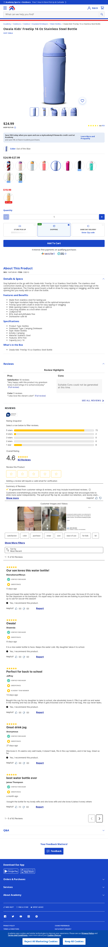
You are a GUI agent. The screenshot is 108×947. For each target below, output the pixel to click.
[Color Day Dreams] (32, 165)
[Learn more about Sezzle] (48, 253)
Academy (7, 24)
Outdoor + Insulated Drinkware (35, 24)
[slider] (54, 71)
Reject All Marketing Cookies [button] (41, 941)
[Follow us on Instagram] (28, 916)
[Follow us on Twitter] (13, 916)
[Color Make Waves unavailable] (91, 165)
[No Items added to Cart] (102, 8)
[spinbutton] (54, 217)
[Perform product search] (102, 14)
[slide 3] (54, 111)
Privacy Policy (88, 933)
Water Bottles (55, 24)
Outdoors (17, 24)
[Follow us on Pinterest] (36, 916)
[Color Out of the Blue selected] (56, 165)
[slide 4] (63, 111)
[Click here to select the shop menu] (5, 8)
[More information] (15, 127)
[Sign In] (89, 8)
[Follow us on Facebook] (5, 916)
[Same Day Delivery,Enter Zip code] (88, 229)
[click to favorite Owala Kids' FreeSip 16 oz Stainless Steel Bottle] (82, 101)
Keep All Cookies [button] (74, 941)
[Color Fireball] (44, 165)
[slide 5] (73, 111)
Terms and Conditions (18, 935)
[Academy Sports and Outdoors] (12, 8)
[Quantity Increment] (102, 217)
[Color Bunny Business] (20, 165)
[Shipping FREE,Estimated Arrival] (54, 229)
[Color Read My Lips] (68, 165)
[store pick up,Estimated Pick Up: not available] (20, 229)
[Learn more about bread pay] (62, 253)
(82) (103, 125)
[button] (92, 138)
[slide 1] (34, 111)
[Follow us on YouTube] (20, 916)
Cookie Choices (54, 935)
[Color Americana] (9, 165)
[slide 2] (44, 111)
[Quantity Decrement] (6, 217)
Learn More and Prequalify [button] (88, 137)
